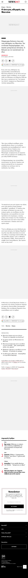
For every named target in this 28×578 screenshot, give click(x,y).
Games (8, 367)
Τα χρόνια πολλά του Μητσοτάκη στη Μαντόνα (13, 340)
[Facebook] (2, 60)
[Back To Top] (25, 567)
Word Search (15, 368)
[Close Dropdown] (26, 525)
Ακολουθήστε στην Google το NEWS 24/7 (11, 360)
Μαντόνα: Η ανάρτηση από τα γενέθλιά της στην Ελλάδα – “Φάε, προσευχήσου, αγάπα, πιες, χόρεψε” (14, 345)
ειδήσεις (15, 362)
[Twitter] (6, 60)
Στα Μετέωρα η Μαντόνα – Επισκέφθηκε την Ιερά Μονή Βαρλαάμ (14, 354)
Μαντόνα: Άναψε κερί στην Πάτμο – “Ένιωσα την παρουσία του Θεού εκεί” (13, 336)
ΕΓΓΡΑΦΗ (14, 546)
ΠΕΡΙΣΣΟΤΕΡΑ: (5, 333)
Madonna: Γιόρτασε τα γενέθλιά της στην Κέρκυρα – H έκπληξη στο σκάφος (14, 350)
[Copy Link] (13, 60)
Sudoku (3, 368)
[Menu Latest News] (26, 2)
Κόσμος (3, 7)
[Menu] (2, 2)
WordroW (8, 368)
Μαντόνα (9, 7)
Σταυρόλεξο (21, 367)
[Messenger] (9, 60)
